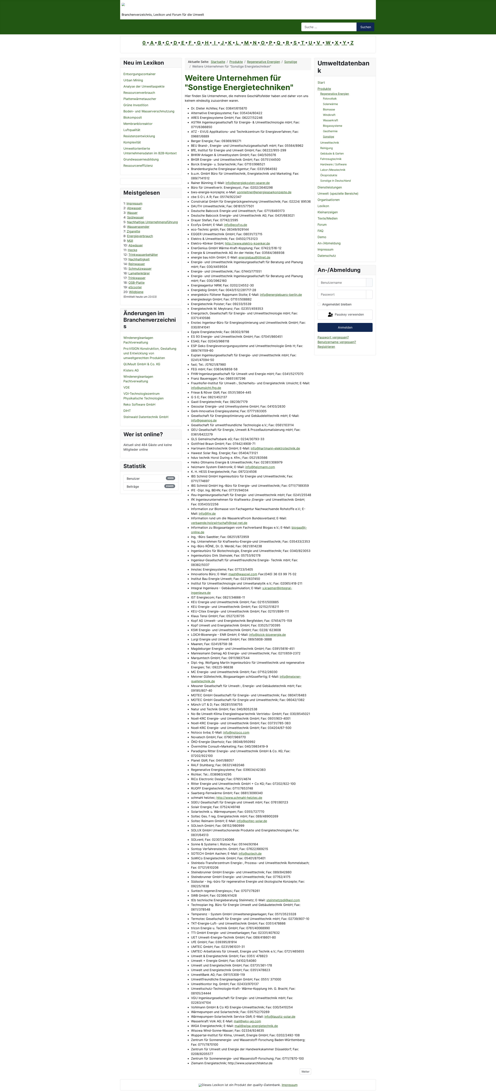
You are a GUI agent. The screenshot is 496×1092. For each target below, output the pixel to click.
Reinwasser (136, 264)
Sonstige (328, 136)
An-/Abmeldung (329, 243)
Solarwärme (330, 104)
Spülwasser (135, 217)
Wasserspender (138, 227)
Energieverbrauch (140, 236)
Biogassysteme (332, 125)
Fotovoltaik (330, 98)
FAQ (320, 231)
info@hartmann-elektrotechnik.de (275, 448)
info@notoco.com (236, 732)
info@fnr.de (207, 513)
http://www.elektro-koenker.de (247, 243)
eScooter (135, 287)
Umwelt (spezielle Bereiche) (338, 193)
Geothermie (330, 131)
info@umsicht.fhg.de (206, 388)
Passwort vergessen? (333, 337)
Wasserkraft (330, 120)
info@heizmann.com (260, 467)
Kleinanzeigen (328, 212)
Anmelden (345, 327)
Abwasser (134, 208)
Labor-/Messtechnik (332, 169)
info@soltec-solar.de (252, 821)
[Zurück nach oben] (491, 1087)
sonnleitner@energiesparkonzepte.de (264, 192)
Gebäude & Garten (332, 153)
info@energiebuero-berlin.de (281, 295)
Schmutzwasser (140, 269)
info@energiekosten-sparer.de (248, 183)
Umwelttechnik (329, 142)
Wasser (132, 213)
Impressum (134, 203)
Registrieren (326, 347)
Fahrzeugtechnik (331, 158)
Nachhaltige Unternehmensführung (152, 222)
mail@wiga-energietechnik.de (256, 1026)
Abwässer (135, 245)
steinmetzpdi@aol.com (283, 900)
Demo (322, 237)
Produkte (324, 89)
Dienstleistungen (330, 187)
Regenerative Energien (334, 93)
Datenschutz (327, 256)
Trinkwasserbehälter (143, 255)
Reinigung (326, 148)
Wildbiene (136, 292)
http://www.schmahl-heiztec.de (239, 798)
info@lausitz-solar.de (279, 1016)
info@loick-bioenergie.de (267, 635)
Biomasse (329, 109)
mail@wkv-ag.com (247, 1021)
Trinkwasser (137, 278)
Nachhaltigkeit (139, 259)
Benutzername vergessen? (337, 342)
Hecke (132, 250)
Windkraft (329, 114)
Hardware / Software (333, 164)
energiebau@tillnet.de (254, 257)
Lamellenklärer (139, 273)
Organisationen (329, 200)
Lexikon (323, 206)
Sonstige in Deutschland (335, 180)
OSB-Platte (136, 282)
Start (321, 82)
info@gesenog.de (204, 420)
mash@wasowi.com (242, 574)
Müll (130, 241)
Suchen (365, 27)
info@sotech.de (250, 853)
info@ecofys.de (235, 225)
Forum (322, 224)
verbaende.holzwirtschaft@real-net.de (219, 523)
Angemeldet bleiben (336, 304)
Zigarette (133, 231)
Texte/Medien (328, 218)
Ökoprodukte (328, 175)
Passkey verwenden (349, 314)
